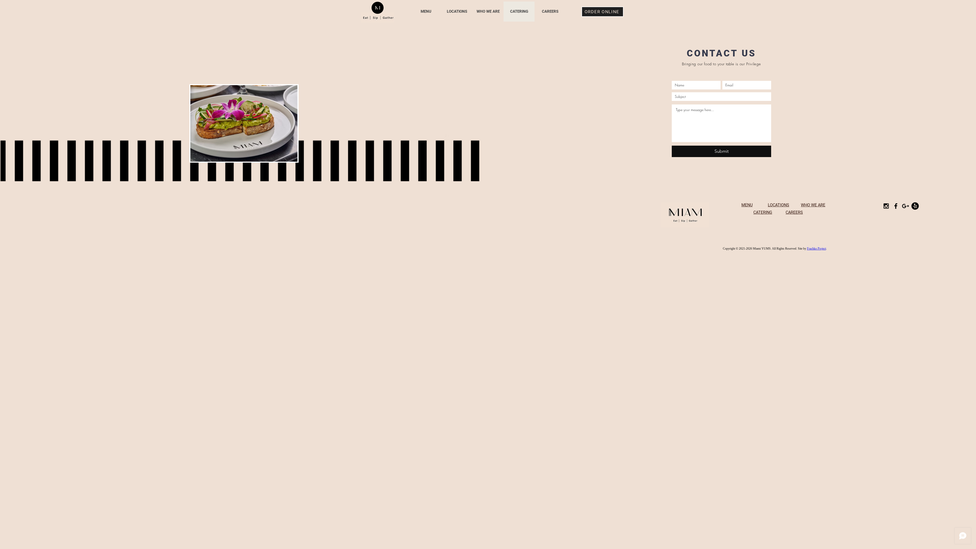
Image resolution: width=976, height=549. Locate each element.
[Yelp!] (915, 206)
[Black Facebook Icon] (895, 206)
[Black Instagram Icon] (886, 206)
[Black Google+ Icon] (905, 206)
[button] (244, 123)
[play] (285, 157)
